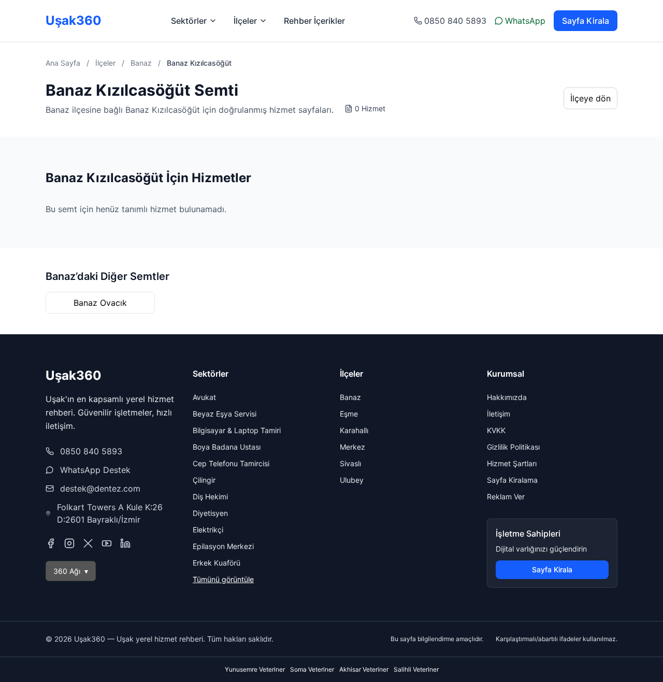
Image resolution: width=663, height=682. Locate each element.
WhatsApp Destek (95, 470)
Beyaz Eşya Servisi (224, 413)
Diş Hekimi (210, 496)
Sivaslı (350, 463)
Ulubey (352, 480)
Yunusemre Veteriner (255, 669)
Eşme (349, 413)
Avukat (204, 397)
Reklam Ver (506, 496)
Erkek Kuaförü (216, 562)
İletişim (498, 413)
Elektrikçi (208, 529)
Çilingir (204, 480)
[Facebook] (51, 543)
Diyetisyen (210, 513)
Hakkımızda (507, 397)
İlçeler (245, 21)
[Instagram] (69, 543)
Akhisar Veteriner (363, 669)
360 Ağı (70, 571)
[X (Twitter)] (88, 543)
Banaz (141, 62)
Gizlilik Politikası (513, 446)
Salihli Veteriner (416, 669)
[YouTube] (107, 543)
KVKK (496, 430)
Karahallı (354, 430)
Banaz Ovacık (100, 303)
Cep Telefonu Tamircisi (231, 463)
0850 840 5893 (455, 21)
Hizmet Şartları (512, 463)
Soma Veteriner (312, 669)
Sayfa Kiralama (512, 480)
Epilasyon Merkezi (223, 546)
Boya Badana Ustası (227, 446)
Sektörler (189, 21)
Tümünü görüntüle (223, 579)
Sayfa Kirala (585, 21)
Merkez (352, 446)
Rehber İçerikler (314, 21)
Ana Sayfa (63, 62)
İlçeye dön (590, 98)
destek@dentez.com (100, 488)
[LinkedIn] (125, 543)
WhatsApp (525, 21)
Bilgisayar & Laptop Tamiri (237, 430)
